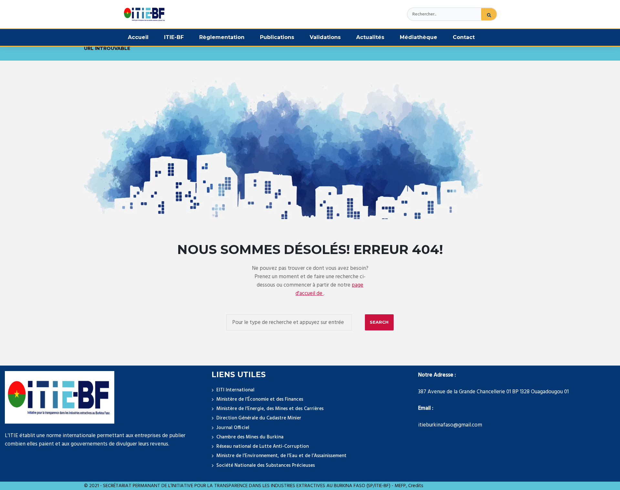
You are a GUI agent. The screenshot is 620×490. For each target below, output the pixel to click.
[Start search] (379, 322)
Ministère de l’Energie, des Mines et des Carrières (270, 409)
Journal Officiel (232, 428)
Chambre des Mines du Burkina (250, 437)
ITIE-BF (174, 37)
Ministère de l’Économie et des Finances (259, 399)
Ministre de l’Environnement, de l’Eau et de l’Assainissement (281, 456)
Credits (415, 485)
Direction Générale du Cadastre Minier (258, 418)
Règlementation (221, 37)
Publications (277, 37)
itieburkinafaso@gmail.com (450, 425)
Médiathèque (418, 37)
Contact (464, 37)
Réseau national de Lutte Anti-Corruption (262, 446)
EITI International (235, 390)
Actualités (370, 37)
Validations (325, 37)
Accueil (138, 37)
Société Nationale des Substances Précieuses (265, 465)
